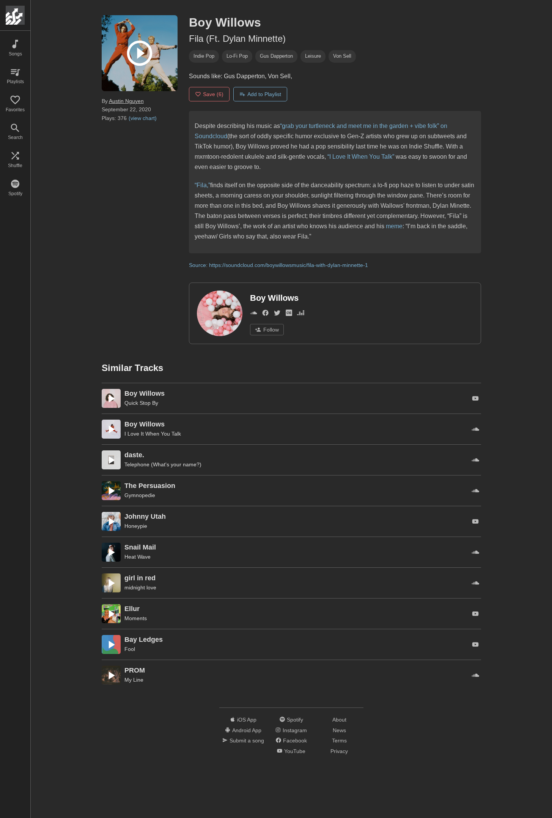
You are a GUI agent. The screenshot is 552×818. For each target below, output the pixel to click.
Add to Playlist (264, 94)
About (339, 720)
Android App (246, 730)
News (339, 730)
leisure (313, 56)
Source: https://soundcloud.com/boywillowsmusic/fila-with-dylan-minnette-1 (278, 265)
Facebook (295, 740)
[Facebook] (265, 315)
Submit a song (247, 740)
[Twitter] (277, 315)
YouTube (294, 751)
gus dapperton (276, 56)
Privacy (339, 751)
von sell (342, 56)
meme (394, 226)
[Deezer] (300, 315)
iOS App (246, 720)
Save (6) (213, 94)
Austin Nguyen (126, 101)
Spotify (295, 720)
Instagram (295, 730)
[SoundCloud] (253, 315)
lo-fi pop (237, 56)
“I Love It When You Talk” (360, 156)
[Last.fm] (289, 315)
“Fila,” (202, 185)
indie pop (203, 56)
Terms (339, 740)
